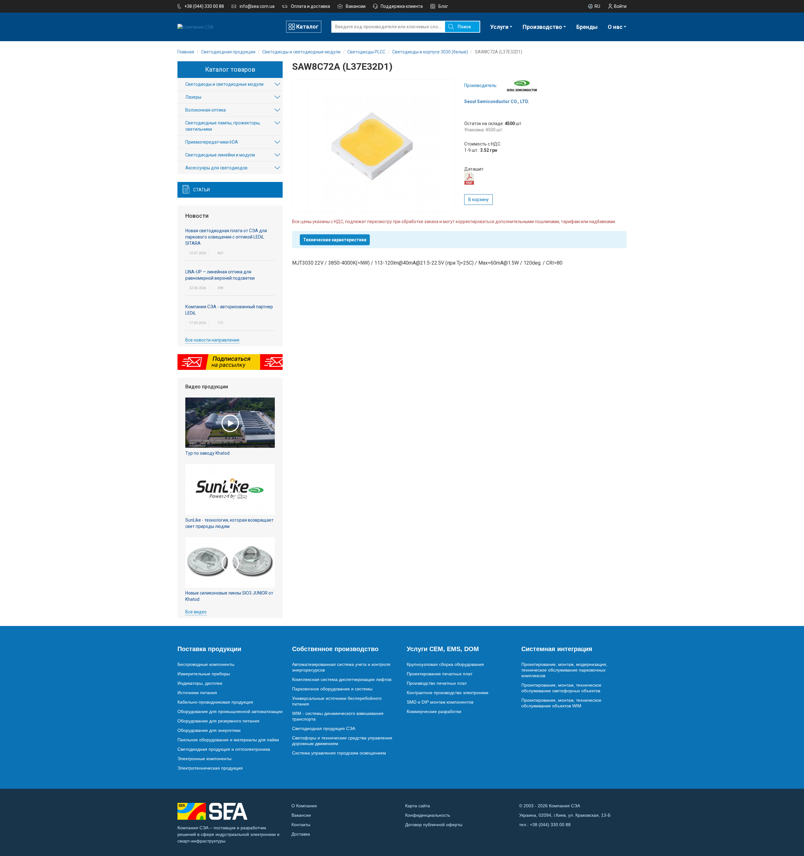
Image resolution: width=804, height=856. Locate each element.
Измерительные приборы (203, 673)
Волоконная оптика (205, 109)
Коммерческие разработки (434, 711)
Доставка (300, 834)
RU (597, 6)
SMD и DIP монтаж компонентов (440, 702)
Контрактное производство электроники (447, 692)
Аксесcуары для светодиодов (216, 167)
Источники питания (197, 692)
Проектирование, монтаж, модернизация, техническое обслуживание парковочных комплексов (564, 670)
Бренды (587, 27)
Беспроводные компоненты (205, 664)
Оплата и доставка (310, 6)
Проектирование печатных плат (439, 673)
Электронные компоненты (204, 758)
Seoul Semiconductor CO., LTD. (496, 101)
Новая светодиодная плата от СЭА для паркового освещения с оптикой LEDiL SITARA (226, 237)
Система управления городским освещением (339, 752)
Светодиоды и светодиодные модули (224, 84)
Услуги (499, 27)
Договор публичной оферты (433, 824)
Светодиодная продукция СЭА (323, 728)
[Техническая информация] (469, 178)
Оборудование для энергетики (209, 730)
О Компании (304, 805)
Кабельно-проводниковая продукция (215, 702)
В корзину (478, 199)
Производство (542, 27)
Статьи (201, 189)
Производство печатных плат (437, 683)
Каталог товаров (230, 69)
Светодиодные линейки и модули (220, 154)
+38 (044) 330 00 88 (204, 6)
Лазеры (193, 97)
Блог (443, 6)
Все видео (196, 611)
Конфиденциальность (427, 815)
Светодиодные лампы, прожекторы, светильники (222, 126)
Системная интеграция (556, 648)
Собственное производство (335, 648)
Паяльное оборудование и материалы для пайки (228, 739)
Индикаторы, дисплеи (199, 683)
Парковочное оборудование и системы (332, 688)
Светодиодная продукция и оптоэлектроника (223, 749)
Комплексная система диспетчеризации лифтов (341, 679)
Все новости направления (212, 340)
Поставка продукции (209, 648)
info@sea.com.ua (257, 6)
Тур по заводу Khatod (207, 453)
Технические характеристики (335, 239)
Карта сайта (417, 805)
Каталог (307, 26)
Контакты (300, 824)
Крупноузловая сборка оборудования (445, 664)
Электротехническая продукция (210, 768)
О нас (615, 27)
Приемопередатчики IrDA (211, 142)
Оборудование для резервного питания (218, 720)
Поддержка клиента (402, 6)
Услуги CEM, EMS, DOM (443, 648)
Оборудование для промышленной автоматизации (230, 711)
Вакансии (356, 6)
